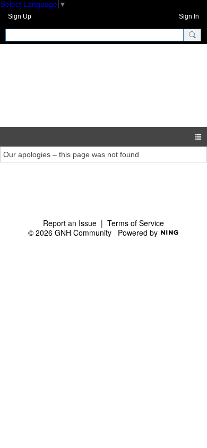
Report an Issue (70, 223)
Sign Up (19, 16)
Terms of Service (135, 223)
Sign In (189, 16)
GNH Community (70, 85)
